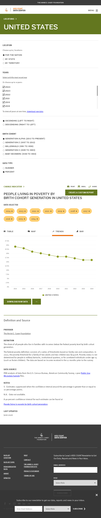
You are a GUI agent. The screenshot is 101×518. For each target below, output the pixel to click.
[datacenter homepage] (19, 9)
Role (55, 478)
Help (25, 455)
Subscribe (78, 509)
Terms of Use (29, 476)
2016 (8, 218)
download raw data (35, 111)
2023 (21, 211)
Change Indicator (13, 186)
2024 (8, 211)
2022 (34, 211)
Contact (27, 460)
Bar (82, 231)
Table (10, 231)
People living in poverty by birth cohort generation (26, 404)
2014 (33, 218)
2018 (72, 211)
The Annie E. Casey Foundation (50, 3)
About (6, 473)
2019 (60, 211)
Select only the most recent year (15, 77)
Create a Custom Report (81, 192)
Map (33, 231)
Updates (7, 478)
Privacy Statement (31, 471)
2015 (21, 218)
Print (73, 186)
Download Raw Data (17, 301)
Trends (59, 231)
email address (59, 465)
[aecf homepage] (6, 9)
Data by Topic (9, 462)
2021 (47, 211)
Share (94, 186)
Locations (9, 19)
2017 (85, 211)
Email (83, 186)
